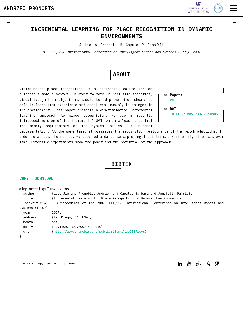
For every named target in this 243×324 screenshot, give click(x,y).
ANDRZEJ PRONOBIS (29, 8)
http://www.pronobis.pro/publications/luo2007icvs (99, 231)
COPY (25, 178)
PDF (173, 100)
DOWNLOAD (44, 178)
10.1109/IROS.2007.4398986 (194, 114)
